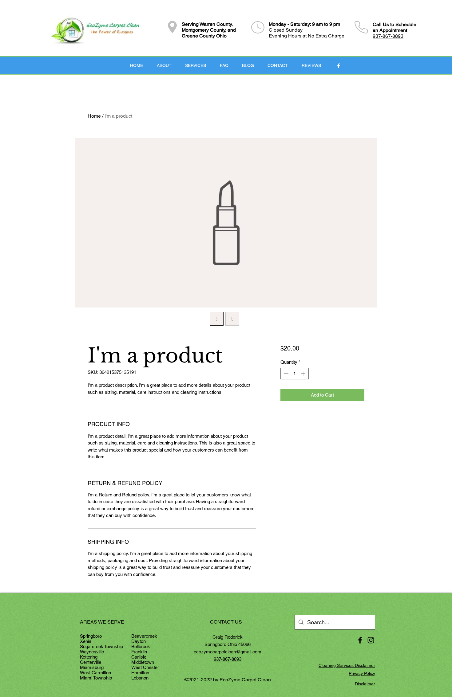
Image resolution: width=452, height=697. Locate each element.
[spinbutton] (294, 373)
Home (94, 116)
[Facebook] (338, 66)
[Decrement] (285, 373)
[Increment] (303, 373)
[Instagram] (371, 640)
